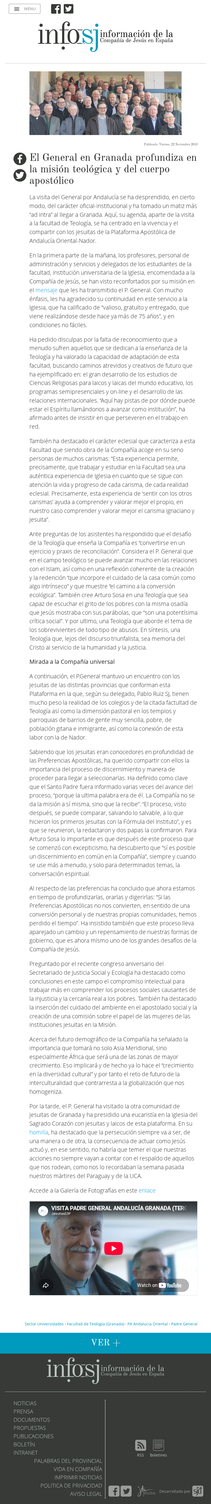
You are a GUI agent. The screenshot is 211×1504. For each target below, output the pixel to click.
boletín (24, 1445)
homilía (38, 1133)
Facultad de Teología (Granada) (95, 1324)
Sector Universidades (44, 1324)
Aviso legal (86, 1494)
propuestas (29, 1428)
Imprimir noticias (78, 1478)
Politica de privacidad (71, 1486)
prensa (23, 1412)
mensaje (46, 291)
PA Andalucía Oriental (147, 1324)
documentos (31, 1420)
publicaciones (33, 1437)
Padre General (184, 1324)
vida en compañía (78, 1469)
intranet (25, 1453)
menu (24, 9)
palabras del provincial (68, 1461)
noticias (25, 1404)
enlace (147, 1191)
